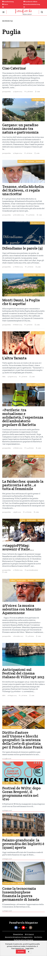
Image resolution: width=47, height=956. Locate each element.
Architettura (7, 835)
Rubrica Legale (16, 727)
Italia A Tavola (30, 161)
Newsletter (18, 934)
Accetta (21, 951)
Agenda (5, 783)
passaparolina (6, 91)
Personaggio (40, 161)
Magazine (41, 275)
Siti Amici (29, 934)
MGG (3, 695)
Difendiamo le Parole (37, 223)
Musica (41, 333)
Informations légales (23, 940)
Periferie (41, 385)
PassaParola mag (9, 1)
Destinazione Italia (38, 100)
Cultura (22, 520)
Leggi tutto (29, 948)
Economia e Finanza (9, 883)
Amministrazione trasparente (18, 937)
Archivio (38, 937)
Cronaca (41, 43)
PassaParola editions (31, 1)
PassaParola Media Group (32, 4)
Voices (6, 4)
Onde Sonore (40, 580)
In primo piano (31, 385)
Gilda (3, 376)
